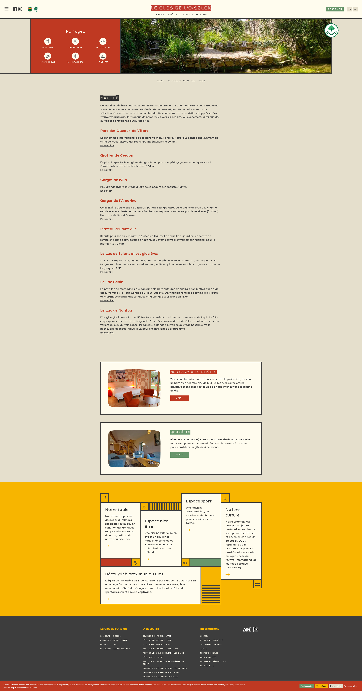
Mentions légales (209, 653)
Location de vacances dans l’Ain (160, 648)
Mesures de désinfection (213, 661)
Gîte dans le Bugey (153, 657)
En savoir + (107, 145)
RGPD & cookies (208, 657)
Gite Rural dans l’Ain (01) (158, 644)
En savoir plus (350, 686)
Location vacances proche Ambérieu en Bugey (163, 662)
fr (350, 9)
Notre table (47, 47)
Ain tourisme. (187, 105)
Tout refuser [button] (321, 686)
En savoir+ (107, 170)
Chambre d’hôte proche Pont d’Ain (161, 672)
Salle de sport (103, 47)
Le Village (103, 62)
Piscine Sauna (75, 47)
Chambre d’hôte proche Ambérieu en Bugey (165, 668)
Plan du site (207, 665)
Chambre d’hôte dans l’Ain (157, 636)
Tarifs (203, 648)
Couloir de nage (47, 62)
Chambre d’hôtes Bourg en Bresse (160, 676)
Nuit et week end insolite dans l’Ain (163, 653)
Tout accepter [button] (306, 686)
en (355, 9)
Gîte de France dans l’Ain (157, 640)
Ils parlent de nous (211, 644)
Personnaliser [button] (335, 686)
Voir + (180, 398)
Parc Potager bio (75, 62)
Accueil (161, 80)
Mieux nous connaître (211, 640)
